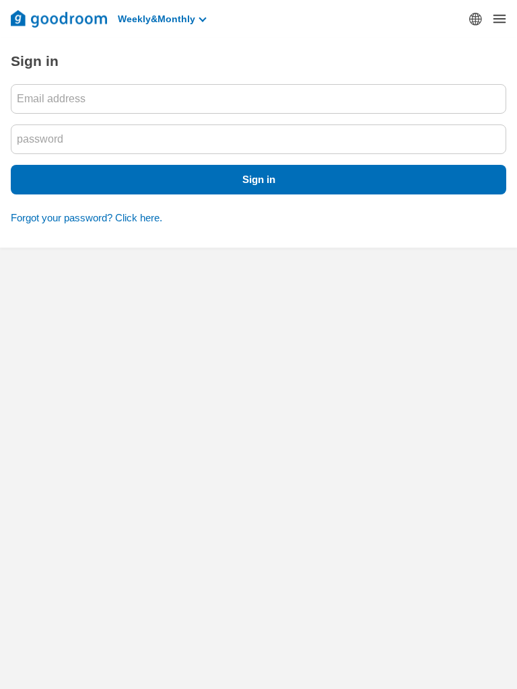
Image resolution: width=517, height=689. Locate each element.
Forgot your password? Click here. (86, 217)
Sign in (258, 179)
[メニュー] (499, 18)
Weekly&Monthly (156, 18)
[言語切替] (475, 18)
